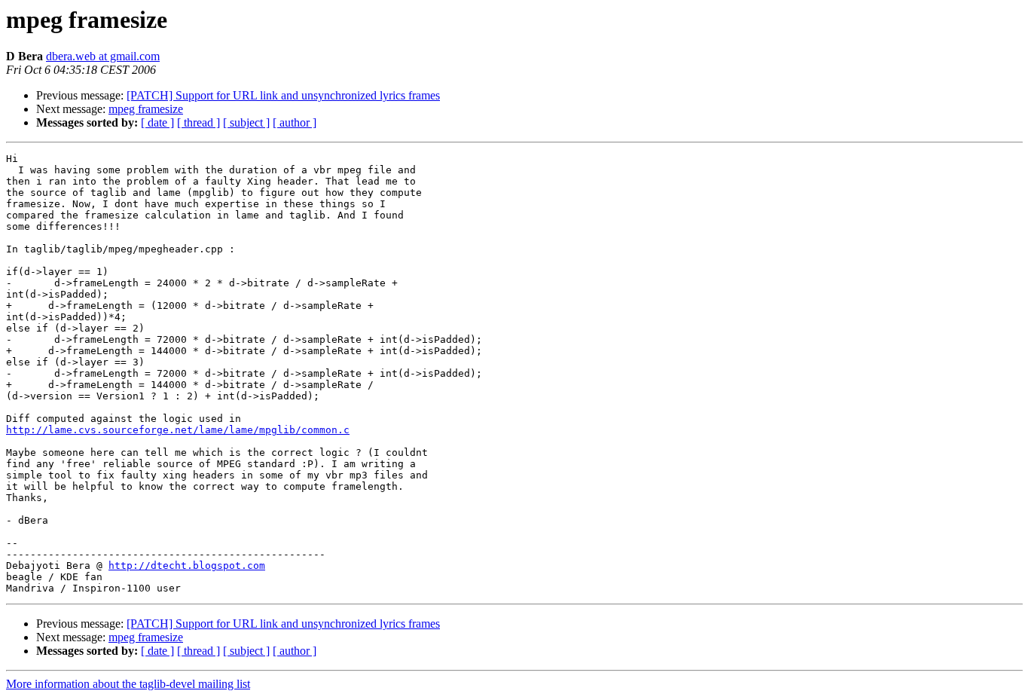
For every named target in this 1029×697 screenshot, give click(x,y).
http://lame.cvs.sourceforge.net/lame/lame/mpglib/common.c (178, 430)
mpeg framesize (145, 108)
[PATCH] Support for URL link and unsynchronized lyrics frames (283, 95)
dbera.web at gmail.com (103, 56)
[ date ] (157, 122)
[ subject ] (246, 122)
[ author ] (294, 122)
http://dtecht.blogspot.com (186, 565)
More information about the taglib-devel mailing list (128, 683)
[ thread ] (198, 122)
